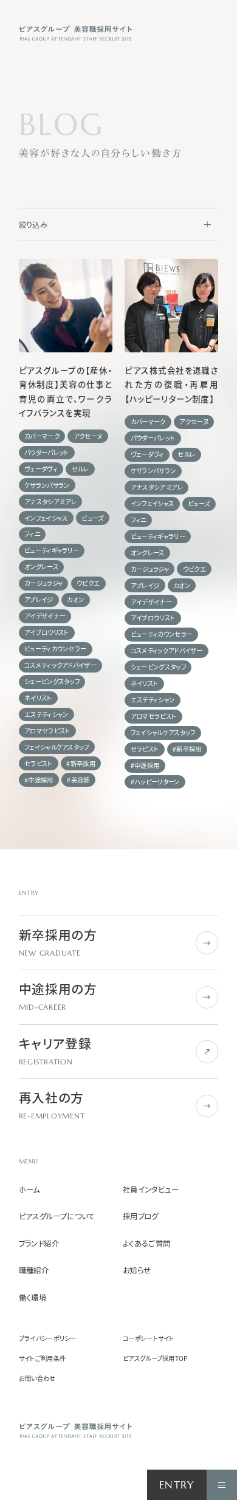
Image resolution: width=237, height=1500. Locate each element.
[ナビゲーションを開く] (222, 1485)
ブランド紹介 (39, 1243)
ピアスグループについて (57, 1216)
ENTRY (177, 1485)
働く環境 (33, 1298)
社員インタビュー (151, 1189)
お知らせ (137, 1270)
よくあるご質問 (147, 1243)
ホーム (29, 1189)
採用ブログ (141, 1216)
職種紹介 (34, 1270)
